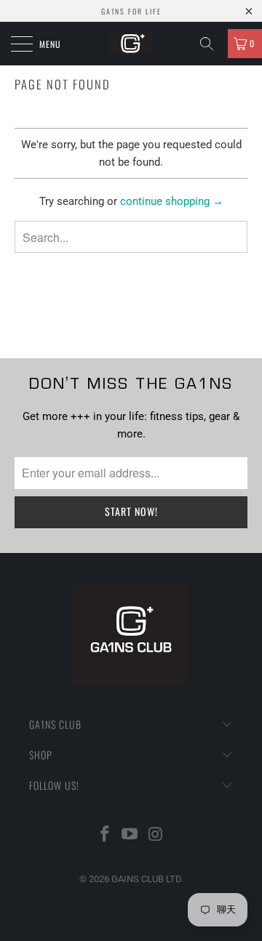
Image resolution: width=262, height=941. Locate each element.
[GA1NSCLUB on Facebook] (105, 835)
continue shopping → (171, 201)
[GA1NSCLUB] (131, 43)
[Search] (212, 43)
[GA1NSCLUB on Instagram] (156, 835)
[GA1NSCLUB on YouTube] (130, 835)
